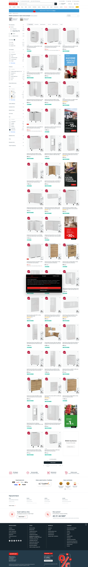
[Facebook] (9, 540)
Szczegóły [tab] (44, 275)
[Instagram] (14, 540)
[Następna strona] (62, 466)
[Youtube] (12, 540)
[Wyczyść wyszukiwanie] (53, 4)
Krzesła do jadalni (47, 501)
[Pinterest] (16, 540)
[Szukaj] (55, 4)
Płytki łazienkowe (65, 499)
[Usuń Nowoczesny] (28, 24)
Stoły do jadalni (46, 499)
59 (60, 465)
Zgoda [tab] (32, 275)
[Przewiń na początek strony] (86, 525)
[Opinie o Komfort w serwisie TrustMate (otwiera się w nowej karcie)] (44, 484)
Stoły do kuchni (29, 499)
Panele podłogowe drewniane (13, 499)
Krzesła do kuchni (29, 501)
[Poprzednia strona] (44, 466)
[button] (62, 3)
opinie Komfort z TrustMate (45, 480)
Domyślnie (69, 15)
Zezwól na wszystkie (44, 287)
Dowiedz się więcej (47, 284)
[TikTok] (18, 540)
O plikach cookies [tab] (56, 275)
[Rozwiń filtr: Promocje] (23, 27)
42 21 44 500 (62, 1)
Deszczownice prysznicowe (66, 501)
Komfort (10, 13)
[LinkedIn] (20, 540)
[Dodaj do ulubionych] (42, 29)
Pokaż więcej (53, 462)
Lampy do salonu (11, 501)
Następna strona (70, 446)
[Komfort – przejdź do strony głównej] (13, 554)
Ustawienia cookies (43, 290)
